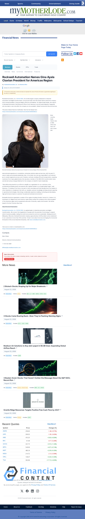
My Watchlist (24, 60)
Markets (7, 67)
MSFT (4, 450)
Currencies (19, 71)
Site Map (41, 507)
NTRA (41, 293)
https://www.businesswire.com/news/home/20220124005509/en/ (19, 111)
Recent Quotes (8, 60)
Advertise (53, 507)
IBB (28, 293)
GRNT (29, 417)
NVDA (5, 454)
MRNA (37, 293)
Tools (36, 67)
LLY (30, 293)
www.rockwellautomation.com (37, 219)
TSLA (4, 460)
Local (6, 21)
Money (33, 21)
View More (67, 265)
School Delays (68, 21)
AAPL (4, 434)
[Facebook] (27, 491)
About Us (17, 507)
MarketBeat (8, 293)
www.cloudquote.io (45, 480)
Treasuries (37, 71)
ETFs (27, 67)
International (28, 71)
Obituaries (57, 21)
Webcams (48, 21)
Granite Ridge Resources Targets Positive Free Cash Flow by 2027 (32, 410)
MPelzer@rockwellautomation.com (11, 247)
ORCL (4, 457)
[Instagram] (37, 491)
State (12, 21)
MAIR (19, 355)
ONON (42, 387)
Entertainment (55, 3)
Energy (19, 417)
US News (19, 21)
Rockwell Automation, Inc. (9, 210)
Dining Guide (74, 3)
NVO (45, 293)
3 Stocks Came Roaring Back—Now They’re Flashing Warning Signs (33, 316)
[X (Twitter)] (22, 491)
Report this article (9, 259)
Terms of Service (36, 512)
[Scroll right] (82, 3)
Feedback (29, 507)
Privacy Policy (35, 485)
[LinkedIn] (32, 491)
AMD (4, 437)
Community (36, 3)
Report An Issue (76, 507)
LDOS (23, 323)
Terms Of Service (49, 485)
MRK (34, 293)
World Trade (25, 387)
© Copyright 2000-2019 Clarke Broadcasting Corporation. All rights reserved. (42, 516)
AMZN (5, 431)
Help (63, 507)
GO (39, 387)
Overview (7, 71)
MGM (27, 323)
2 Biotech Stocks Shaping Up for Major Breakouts (26, 286)
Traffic (39, 21)
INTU (19, 323)
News (7, 3)
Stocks (18, 67)
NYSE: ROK (20, 98)
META (4, 447)
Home (6, 507)
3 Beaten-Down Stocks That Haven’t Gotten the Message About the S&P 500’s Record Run (37, 379)
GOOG (5, 444)
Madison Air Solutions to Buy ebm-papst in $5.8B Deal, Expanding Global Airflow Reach (35, 347)
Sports (20, 3)
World (26, 21)
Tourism (79, 21)
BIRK (36, 387)
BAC (4, 441)
